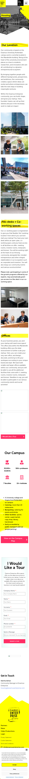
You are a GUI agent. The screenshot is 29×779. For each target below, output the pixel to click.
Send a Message (9, 632)
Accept (15, 764)
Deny (14, 769)
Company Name (9, 590)
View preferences (14, 773)
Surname (7, 607)
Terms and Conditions (7, 743)
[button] (26, 750)
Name (6, 599)
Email (6, 615)
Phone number (9, 624)
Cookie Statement (10, 777)
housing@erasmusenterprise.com (13, 688)
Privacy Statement (19, 777)
